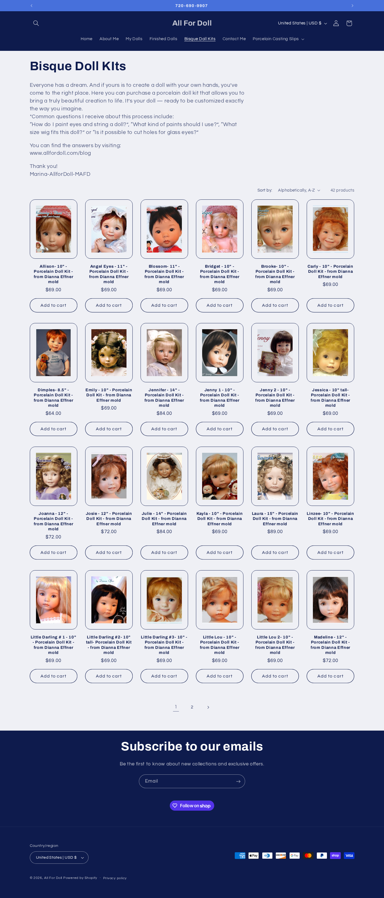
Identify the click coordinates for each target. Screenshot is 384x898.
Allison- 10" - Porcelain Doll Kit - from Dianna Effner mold (53, 274)
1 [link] (176, 707)
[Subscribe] (238, 781)
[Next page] (208, 707)
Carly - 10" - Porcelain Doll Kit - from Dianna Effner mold (330, 271)
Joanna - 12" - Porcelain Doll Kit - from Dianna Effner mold (53, 521)
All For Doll (53, 877)
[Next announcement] (352, 5)
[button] (36, 23)
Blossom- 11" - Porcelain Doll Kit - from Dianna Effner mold (164, 274)
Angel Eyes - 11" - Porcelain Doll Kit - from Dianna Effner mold (109, 274)
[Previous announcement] (31, 5)
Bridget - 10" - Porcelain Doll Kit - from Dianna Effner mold (220, 274)
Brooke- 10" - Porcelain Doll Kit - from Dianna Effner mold (275, 274)
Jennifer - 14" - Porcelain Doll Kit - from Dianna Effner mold (164, 398)
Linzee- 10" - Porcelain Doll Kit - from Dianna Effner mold (330, 518)
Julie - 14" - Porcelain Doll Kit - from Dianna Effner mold (164, 518)
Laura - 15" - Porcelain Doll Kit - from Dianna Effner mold (275, 518)
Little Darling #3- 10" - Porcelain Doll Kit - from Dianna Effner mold (164, 645)
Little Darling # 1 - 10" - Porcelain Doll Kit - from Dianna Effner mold (53, 645)
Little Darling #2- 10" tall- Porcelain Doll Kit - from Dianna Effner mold (109, 645)
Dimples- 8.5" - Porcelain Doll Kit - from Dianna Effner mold (53, 398)
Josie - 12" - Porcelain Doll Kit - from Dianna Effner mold (109, 518)
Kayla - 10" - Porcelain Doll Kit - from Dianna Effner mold (219, 518)
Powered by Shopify (80, 877)
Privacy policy (115, 878)
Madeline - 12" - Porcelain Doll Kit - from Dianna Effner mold (330, 645)
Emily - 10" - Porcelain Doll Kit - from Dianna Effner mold (108, 395)
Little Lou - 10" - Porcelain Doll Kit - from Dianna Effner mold (220, 645)
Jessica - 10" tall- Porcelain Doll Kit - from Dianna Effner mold (330, 398)
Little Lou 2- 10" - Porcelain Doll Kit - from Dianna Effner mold (275, 645)
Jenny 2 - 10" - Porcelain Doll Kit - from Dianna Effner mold (275, 398)
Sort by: (264, 190)
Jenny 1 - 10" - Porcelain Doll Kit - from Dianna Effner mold (220, 398)
